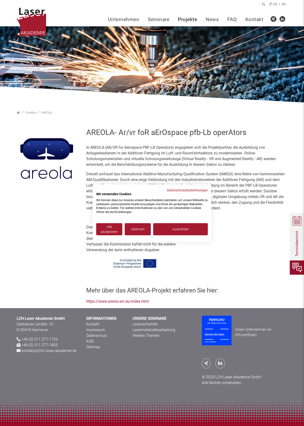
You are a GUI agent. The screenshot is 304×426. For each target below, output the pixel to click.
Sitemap (93, 347)
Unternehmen (123, 19)
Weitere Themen (146, 335)
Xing (274, 19)
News (212, 19)
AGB (90, 341)
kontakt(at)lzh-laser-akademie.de (48, 350)
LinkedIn (283, 19)
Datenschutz (96, 335)
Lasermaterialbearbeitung (154, 330)
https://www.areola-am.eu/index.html (117, 301)
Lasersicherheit (145, 324)
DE (275, 4)
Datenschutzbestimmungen (187, 190)
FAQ (232, 19)
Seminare (158, 19)
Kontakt (254, 19)
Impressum (95, 330)
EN (283, 4)
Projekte (187, 19)
